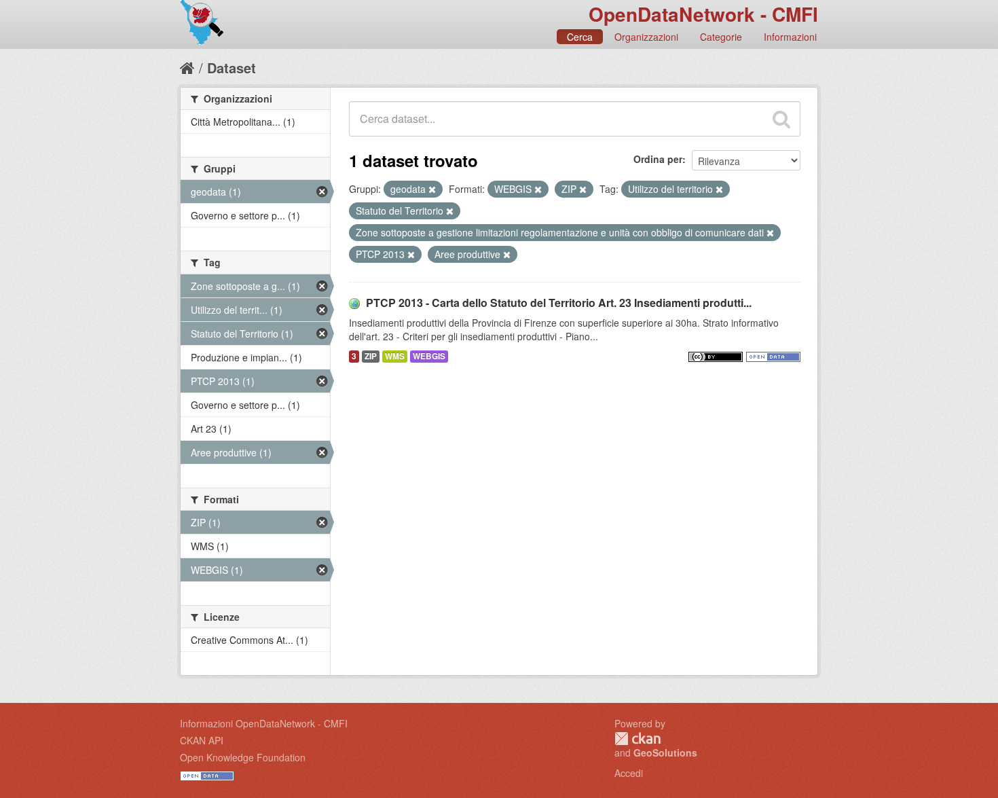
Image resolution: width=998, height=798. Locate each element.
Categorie (721, 36)
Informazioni (790, 36)
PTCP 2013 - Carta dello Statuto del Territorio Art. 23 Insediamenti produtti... (559, 302)
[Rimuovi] (432, 189)
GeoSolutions (665, 752)
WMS (395, 356)
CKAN (637, 738)
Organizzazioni (646, 36)
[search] (781, 119)
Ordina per (657, 159)
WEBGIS (429, 356)
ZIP (371, 356)
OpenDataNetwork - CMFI (703, 14)
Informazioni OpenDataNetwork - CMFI (264, 723)
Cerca (580, 36)
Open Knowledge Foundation (243, 757)
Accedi (628, 773)
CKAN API (201, 740)
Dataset (231, 67)
